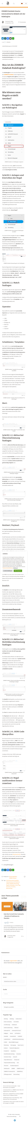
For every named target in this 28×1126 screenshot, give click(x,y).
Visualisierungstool (14, 1065)
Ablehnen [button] (15, 568)
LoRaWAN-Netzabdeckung (18, 1039)
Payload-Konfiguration (14, 1048)
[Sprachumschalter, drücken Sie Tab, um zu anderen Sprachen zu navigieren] (23, 3)
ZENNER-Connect (20, 1068)
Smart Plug (17, 885)
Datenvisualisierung (8, 1027)
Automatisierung (10, 880)
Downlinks (16, 880)
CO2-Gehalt (16, 1021)
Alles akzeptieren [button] (18, 570)
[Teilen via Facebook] (8, 38)
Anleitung (12, 1018)
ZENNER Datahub (12, 878)
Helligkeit (6, 1033)
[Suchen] (14, 3)
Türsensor (8, 886)
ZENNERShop (20, 1071)
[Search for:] (14, 993)
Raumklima (13, 1051)
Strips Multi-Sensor (8, 1059)
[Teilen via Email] (10, 38)
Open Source (20, 1045)
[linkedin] (15, 1120)
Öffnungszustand (7, 1074)
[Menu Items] (20, 1116)
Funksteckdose (9, 882)
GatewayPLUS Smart (16, 1030)
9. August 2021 (10, 937)
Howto (11, 1033)
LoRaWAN (11, 883)
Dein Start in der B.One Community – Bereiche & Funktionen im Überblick (14, 916)
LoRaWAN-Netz (7, 1039)
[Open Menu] (2, 3)
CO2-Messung (7, 1024)
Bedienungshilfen (13, 876)
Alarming (6, 1018)
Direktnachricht (17, 854)
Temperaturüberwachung (9, 1062)
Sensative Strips (7, 1056)
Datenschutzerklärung (8, 568)
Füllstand (16, 1027)
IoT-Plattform (16, 882)
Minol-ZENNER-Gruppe (13, 1042)
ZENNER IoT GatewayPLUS (9, 1071)
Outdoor (6, 1048)
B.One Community (8, 1021)
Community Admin (9, 21)
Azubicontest (19, 1018)
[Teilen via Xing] (5, 38)
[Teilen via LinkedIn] (2, 38)
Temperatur (16, 1059)
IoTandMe (6, 1036)
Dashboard (14, 1024)
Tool (18, 1062)
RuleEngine (12, 885)
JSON (7, 883)
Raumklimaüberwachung (9, 1054)
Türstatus (13, 886)
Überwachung (9, 888)
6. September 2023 (9, 23)
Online (5, 977)
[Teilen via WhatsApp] (13, 38)
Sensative (18, 1054)
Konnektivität (13, 1036)
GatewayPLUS (7, 1030)
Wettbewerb (6, 1068)
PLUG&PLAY (6, 1051)
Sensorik (15, 1056)
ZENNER (13, 1068)
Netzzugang (13, 1045)
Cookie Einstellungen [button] (8, 570)
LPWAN (5, 1042)
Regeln (7, 885)
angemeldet (13, 961)
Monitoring (16, 883)
